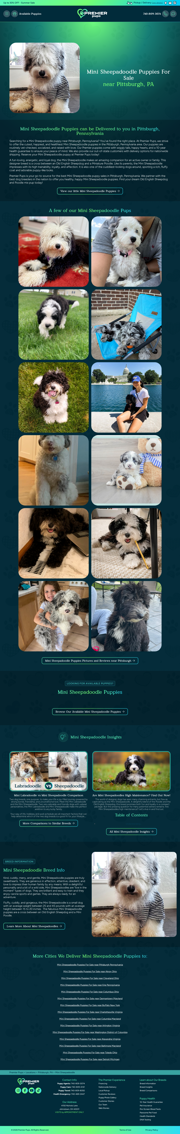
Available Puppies (30, 14)
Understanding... (134, 823)
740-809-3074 (152, 14)
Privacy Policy (151, 1130)
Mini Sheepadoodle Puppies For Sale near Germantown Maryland (90, 998)
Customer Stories (106, 1101)
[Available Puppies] (14, 13)
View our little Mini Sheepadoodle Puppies (88, 191)
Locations (30, 1072)
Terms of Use (125, 1130)
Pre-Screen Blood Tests (150, 1109)
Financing (103, 1083)
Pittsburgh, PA (45, 1072)
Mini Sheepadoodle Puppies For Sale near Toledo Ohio (90, 1052)
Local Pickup (104, 1090)
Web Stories (104, 1108)
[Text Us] (173, 13)
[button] (165, 3)
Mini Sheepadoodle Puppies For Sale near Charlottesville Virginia (90, 1012)
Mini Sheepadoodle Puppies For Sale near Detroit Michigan (90, 1059)
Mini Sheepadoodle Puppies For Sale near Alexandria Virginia (90, 1039)
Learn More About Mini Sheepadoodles (32, 926)
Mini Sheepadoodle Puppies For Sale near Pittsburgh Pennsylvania (90, 964)
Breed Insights (146, 1087)
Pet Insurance (146, 1105)
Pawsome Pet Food (148, 1112)
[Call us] (165, 13)
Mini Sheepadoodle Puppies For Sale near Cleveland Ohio (90, 978)
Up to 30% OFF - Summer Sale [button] (19, 2)
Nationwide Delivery (107, 1087)
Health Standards (147, 1116)
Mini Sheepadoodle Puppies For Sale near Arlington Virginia (90, 1025)
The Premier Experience (111, 1079)
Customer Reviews (107, 1094)
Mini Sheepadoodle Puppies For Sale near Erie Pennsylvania (90, 985)
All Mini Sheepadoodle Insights (130, 831)
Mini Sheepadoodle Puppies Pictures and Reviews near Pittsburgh (88, 660)
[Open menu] (6, 13)
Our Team (103, 1104)
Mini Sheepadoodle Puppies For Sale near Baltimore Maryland (90, 1045)
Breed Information (148, 1083)
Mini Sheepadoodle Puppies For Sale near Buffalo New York (90, 1005)
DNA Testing (145, 1120)
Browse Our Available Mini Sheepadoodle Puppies (88, 711)
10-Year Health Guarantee (151, 1102)
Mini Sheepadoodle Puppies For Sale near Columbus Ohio (90, 991)
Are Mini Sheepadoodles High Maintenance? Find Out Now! (131, 795)
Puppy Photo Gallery (107, 1097)
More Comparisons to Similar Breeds (47, 823)
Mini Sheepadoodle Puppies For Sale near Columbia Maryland (90, 1018)
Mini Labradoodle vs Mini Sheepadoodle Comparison (48, 795)
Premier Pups (16, 1072)
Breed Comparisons (148, 1090)
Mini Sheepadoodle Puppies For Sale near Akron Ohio (90, 971)
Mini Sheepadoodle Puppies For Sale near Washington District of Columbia (90, 1032)
